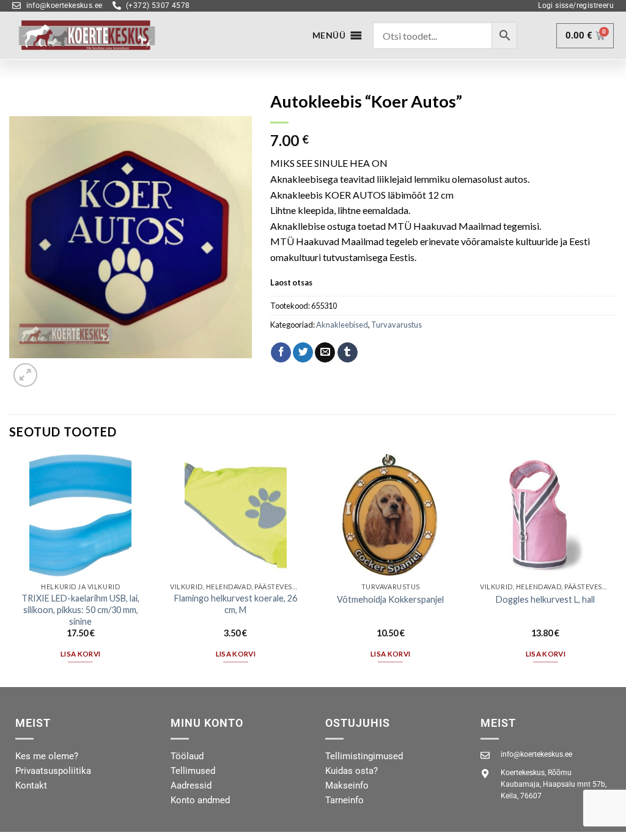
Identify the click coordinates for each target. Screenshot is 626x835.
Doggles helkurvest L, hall (545, 599)
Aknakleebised (342, 324)
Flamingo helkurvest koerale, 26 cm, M (235, 604)
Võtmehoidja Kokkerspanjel (390, 599)
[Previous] (10, 569)
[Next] (616, 569)
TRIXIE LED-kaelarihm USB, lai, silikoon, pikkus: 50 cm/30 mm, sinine (80, 609)
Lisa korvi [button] (80, 654)
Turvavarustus (396, 324)
